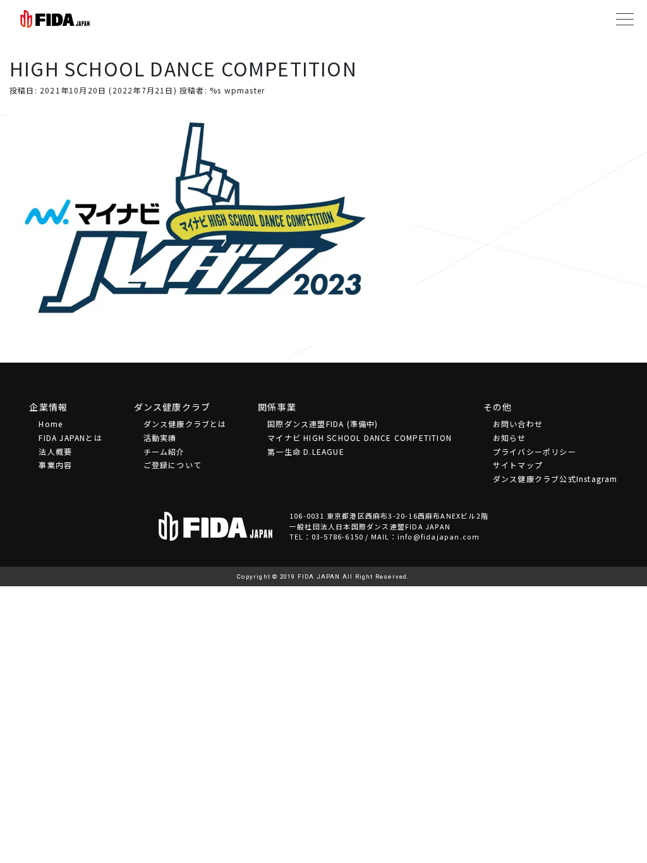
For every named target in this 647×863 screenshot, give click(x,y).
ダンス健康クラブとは (185, 423)
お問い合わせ (518, 423)
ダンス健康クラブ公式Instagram (555, 478)
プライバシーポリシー (534, 451)
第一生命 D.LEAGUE (305, 451)
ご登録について (172, 464)
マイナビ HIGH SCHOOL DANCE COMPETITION (359, 437)
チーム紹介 (164, 451)
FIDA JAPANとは (70, 437)
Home (51, 423)
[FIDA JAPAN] (55, 19)
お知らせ (509, 437)
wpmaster (244, 90)
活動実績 (160, 437)
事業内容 (55, 464)
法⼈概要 (55, 451)
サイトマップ (518, 464)
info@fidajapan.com (438, 536)
